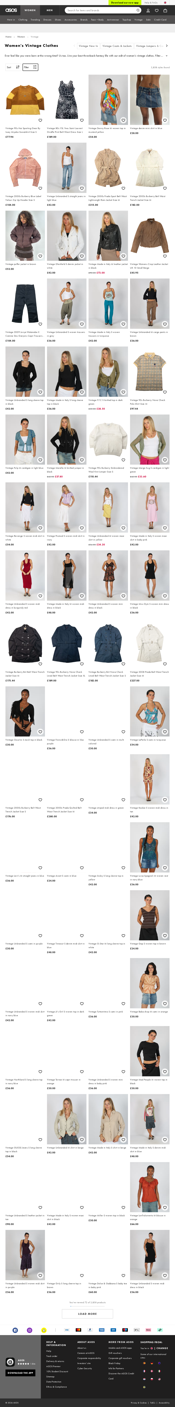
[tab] (11, 19)
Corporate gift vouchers (120, 1358)
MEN (50, 10)
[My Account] (148, 10)
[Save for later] (40, 120)
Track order (51, 1356)
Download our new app (125, 2)
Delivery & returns (55, 1361)
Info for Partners (116, 1368)
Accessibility (164, 1402)
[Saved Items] (156, 10)
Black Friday (114, 1363)
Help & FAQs (151, 2)
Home (8, 36)
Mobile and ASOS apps (120, 1347)
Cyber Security (84, 1368)
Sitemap (50, 1376)
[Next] (166, 46)
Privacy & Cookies (139, 1402)
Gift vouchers (115, 1353)
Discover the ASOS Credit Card (121, 1376)
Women (21, 36)
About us (81, 1347)
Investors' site (84, 1363)
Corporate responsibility (89, 1358)
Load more (87, 1314)
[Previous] (74, 46)
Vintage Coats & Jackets (117, 46)
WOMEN (30, 10)
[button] (144, 1363)
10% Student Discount (57, 1371)
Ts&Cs (152, 1402)
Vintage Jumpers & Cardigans (154, 46)
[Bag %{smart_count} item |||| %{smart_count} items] (165, 10)
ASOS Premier (53, 1366)
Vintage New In (88, 46)
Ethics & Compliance (56, 1386)
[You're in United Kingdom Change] (165, 2)
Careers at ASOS (85, 1353)
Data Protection (53, 1381)
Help (48, 1350)
